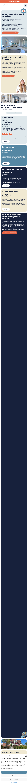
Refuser (14, 775)
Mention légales (14, 782)
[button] (26, 756)
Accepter (14, 772)
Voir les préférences (14, 779)
